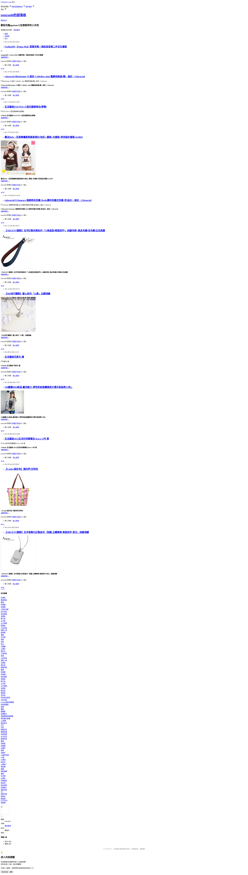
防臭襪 (3, 607)
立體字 (3, 748)
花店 (2, 727)
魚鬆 (2, 639)
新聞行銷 (4, 794)
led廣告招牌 (5, 755)
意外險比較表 (5, 697)
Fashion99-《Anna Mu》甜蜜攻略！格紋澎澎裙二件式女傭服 (36, 46)
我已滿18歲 (5, 872)
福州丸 (3, 651)
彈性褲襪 (4, 771)
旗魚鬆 (3, 632)
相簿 (6, 34)
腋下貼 (3, 618)
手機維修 (4, 780)
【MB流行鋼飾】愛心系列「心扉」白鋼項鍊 (27, 293)
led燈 (2, 757)
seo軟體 (3, 721)
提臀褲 (3, 802)
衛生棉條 (4, 785)
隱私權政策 (135, 849)
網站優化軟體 (5, 718)
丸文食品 (4, 628)
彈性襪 (3, 766)
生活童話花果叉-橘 (14, 357)
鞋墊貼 (3, 625)
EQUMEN (4, 800)
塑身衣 (3, 796)
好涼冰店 (4, 611)
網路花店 (4, 729)
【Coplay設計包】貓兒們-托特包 (21, 469)
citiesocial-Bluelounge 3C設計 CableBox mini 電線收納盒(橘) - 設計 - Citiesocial (45, 76)
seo (2, 792)
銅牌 (2, 750)
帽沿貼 (3, 665)
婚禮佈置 (4, 732)
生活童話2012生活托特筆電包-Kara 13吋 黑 (27, 438)
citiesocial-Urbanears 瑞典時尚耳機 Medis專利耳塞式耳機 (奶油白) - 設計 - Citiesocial (48, 200)
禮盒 (2, 635)
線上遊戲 (16, 65)
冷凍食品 (4, 653)
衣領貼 (3, 597)
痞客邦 (14, 61)
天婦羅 (3, 646)
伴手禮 (3, 637)
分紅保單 (4, 700)
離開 (11, 872)
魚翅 (2, 656)
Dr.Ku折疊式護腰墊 (7, 702)
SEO (2, 725)
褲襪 (2, 769)
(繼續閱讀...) (5, 57)
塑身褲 (3, 798)
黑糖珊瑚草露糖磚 (7, 716)
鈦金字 (3, 762)
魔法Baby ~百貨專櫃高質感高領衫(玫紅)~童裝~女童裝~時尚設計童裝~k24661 (44, 137)
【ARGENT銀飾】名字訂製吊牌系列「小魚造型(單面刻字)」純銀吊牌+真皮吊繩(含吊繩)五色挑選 (55, 230)
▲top (2, 68)
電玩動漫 (17, 30)
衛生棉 (3, 783)
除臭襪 (3, 604)
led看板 (3, 764)
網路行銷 (4, 790)
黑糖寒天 (4, 714)
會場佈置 (4, 734)
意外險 (3, 695)
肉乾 (2, 642)
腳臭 (2, 602)
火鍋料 (3, 649)
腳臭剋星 (4, 600)
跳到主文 (4, 20)
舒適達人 (4, 787)
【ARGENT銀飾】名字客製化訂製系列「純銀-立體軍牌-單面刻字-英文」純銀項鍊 (47, 532)
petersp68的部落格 (13, 15)
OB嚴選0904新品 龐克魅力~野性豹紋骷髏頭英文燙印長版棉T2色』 (39, 387)
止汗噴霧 (4, 623)
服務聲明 (142, 849)
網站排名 (4, 723)
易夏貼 (3, 616)
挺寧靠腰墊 (5, 704)
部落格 (7, 36)
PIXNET (109, 849)
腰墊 (2, 709)
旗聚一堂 (4, 630)
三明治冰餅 (5, 609)
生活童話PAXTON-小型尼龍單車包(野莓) (26, 106)
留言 (18, 61)
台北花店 (4, 736)
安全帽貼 (4, 614)
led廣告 (3, 760)
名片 (6, 38)
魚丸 (2, 644)
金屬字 (3, 753)
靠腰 (2, 707)
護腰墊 (3, 711)
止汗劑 (3, 621)
